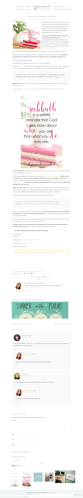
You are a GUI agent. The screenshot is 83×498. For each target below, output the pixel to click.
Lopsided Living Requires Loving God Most (21, 324)
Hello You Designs (52, 492)
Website (13, 444)
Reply (15, 348)
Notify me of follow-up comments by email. (21, 452)
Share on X (66, 230)
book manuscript (65, 37)
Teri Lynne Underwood (41, 6)
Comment (14, 420)
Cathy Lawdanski (25, 335)
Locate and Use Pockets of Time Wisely (62, 324)
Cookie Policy (26, 496)
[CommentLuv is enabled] (17, 466)
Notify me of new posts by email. (19, 456)
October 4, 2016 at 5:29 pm (27, 355)
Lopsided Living (44, 278)
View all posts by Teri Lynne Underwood (31, 287)
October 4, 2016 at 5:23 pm (25, 336)
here (27, 246)
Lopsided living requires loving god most (30, 239)
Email (13, 439)
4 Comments (50, 276)
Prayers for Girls (47, 48)
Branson (23, 374)
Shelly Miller (21, 66)
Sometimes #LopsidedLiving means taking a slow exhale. (32, 230)
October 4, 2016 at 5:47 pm (25, 375)
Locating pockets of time (27, 243)
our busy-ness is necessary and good (51, 176)
